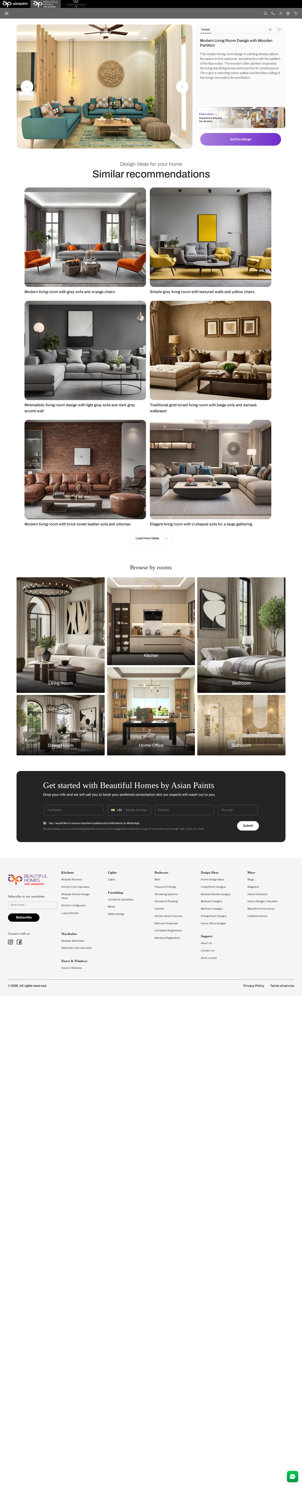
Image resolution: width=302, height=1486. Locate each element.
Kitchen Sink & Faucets (168, 916)
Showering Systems (166, 894)
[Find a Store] (288, 13)
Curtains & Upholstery (121, 899)
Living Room (60, 683)
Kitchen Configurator (73, 905)
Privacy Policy (253, 985)
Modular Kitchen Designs (215, 894)
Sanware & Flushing (166, 901)
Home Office (151, 745)
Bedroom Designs (211, 901)
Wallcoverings (116, 914)
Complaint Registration (168, 930)
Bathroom (241, 745)
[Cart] (295, 13)
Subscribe (24, 917)
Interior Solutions (257, 894)
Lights (111, 879)
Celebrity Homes (257, 916)
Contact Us (207, 950)
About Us (206, 943)
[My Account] (280, 13)
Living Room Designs (213, 886)
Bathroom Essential (166, 923)
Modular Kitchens (71, 879)
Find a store (206, 114)
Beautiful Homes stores (261, 908)
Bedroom (241, 683)
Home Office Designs (213, 923)
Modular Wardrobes (72, 940)
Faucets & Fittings (165, 886)
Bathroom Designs (212, 908)
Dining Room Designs (213, 916)
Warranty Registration (167, 937)
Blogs (250, 879)
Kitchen (151, 655)
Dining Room (60, 745)
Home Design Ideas (212, 879)
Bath (157, 879)
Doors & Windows (71, 967)
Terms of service (282, 985)
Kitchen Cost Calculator (75, 886)
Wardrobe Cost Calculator (76, 947)
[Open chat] (292, 1476)
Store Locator (209, 957)
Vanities (159, 908)
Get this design (240, 139)
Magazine (253, 886)
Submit (248, 825)
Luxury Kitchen (70, 913)
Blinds (111, 906)
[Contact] (273, 13)
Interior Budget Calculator (262, 901)
